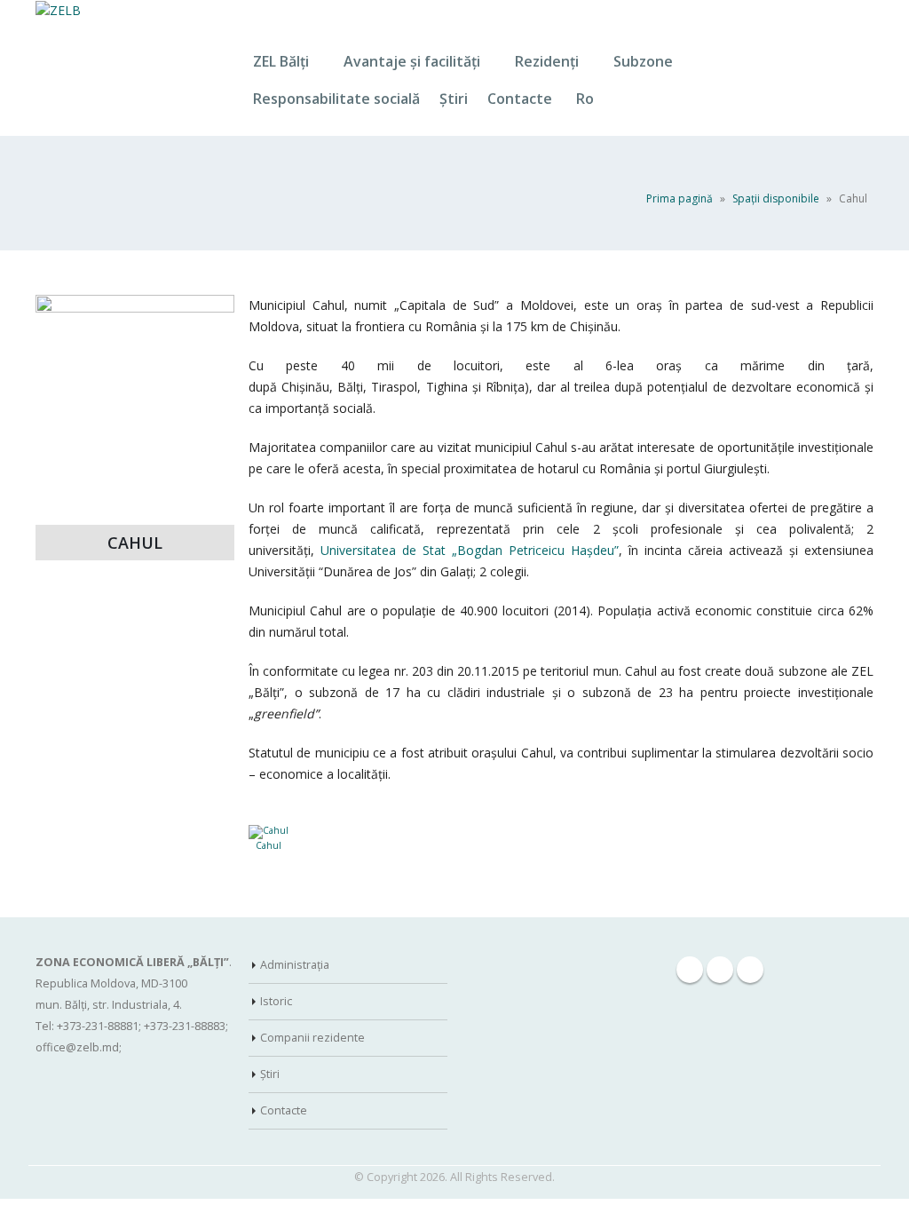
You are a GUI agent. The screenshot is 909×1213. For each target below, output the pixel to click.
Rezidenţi (547, 61)
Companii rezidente (312, 1037)
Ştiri (453, 98)
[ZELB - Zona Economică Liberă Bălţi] (58, 10)
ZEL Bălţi (281, 61)
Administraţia (294, 964)
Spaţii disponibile (775, 198)
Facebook (689, 969)
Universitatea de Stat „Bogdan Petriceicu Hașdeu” (469, 550)
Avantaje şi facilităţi (412, 61)
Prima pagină (679, 198)
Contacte (519, 98)
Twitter (720, 969)
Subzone (643, 61)
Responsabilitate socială (336, 98)
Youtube (750, 969)
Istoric (276, 1001)
